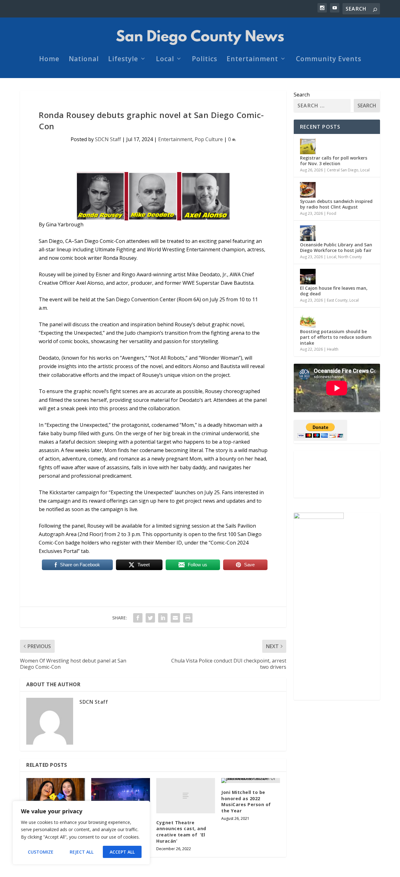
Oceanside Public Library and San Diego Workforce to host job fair (336, 247)
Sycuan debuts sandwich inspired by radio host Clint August (336, 204)
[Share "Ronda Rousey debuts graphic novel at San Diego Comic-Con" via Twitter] (150, 618)
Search (302, 94)
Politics (204, 59)
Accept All (122, 852)
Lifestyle (123, 59)
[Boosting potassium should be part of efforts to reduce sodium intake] (308, 320)
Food (331, 213)
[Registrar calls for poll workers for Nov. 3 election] (308, 146)
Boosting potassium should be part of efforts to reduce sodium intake (336, 337)
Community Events (328, 59)
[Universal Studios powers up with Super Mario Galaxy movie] (55, 795)
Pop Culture (209, 139)
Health (332, 349)
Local (165, 59)
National (84, 59)
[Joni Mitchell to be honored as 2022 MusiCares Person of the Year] (250, 780)
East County (337, 300)
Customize (40, 852)
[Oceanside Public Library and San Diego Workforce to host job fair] (308, 233)
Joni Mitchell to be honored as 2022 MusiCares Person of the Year (246, 801)
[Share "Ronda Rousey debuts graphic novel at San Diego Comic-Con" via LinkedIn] (163, 618)
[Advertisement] (337, 474)
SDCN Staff (108, 139)
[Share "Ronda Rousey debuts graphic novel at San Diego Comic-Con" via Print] (188, 618)
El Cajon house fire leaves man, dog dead (334, 291)
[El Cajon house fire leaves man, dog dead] (308, 276)
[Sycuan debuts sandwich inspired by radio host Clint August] (308, 190)
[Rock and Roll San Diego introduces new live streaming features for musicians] (120, 795)
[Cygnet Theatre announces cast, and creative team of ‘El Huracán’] (185, 795)
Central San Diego (342, 170)
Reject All (81, 852)
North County (350, 256)
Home (49, 59)
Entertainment (252, 59)
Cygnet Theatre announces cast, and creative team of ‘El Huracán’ (181, 832)
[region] (81, 833)
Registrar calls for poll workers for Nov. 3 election (333, 160)
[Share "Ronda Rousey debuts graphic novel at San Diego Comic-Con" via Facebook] (138, 618)
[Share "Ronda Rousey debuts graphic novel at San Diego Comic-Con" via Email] (175, 618)
